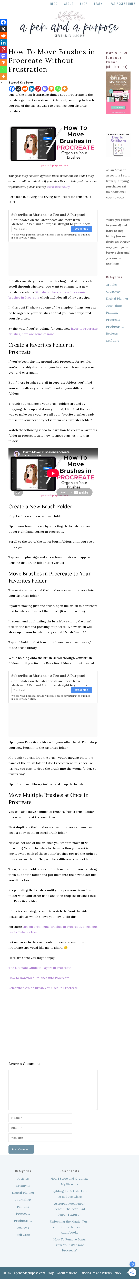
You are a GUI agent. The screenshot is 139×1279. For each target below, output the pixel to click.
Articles (111, 285)
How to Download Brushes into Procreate (38, 978)
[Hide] (1, 82)
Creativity (113, 291)
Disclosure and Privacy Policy (101, 1273)
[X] (18, 89)
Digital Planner (117, 298)
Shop (83, 4)
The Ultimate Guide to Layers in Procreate (39, 968)
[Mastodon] (45, 89)
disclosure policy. (58, 187)
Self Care (113, 340)
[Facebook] (12, 89)
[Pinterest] (38, 89)
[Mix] (51, 89)
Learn (98, 4)
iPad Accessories (123, 4)
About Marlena (67, 1273)
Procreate (113, 320)
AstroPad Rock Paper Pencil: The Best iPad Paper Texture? (69, 1209)
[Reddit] (25, 89)
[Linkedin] (32, 89)
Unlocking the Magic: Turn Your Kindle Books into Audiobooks (69, 1226)
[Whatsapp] (58, 89)
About (68, 4)
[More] (65, 89)
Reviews (112, 333)
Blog (53, 4)
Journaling (114, 305)
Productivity (115, 326)
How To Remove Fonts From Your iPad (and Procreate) (69, 1244)
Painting (112, 312)
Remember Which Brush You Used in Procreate (43, 988)
